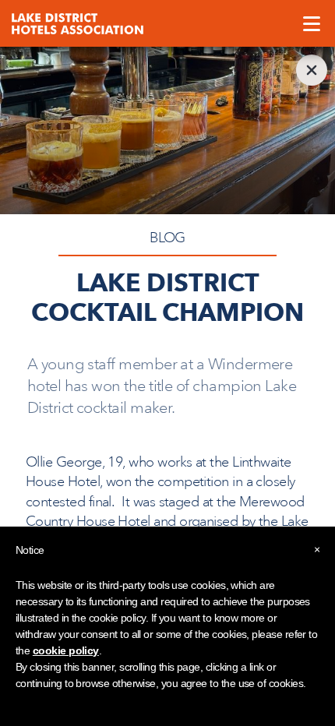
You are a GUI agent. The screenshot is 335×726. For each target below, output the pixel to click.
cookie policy (66, 650)
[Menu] (311, 23)
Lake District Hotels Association (77, 23)
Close (311, 70)
